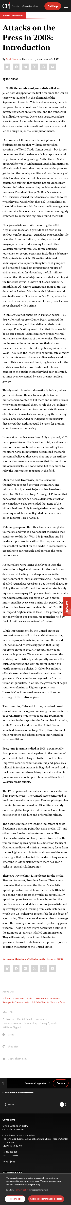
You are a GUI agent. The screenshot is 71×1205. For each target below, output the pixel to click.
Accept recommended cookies (46, 1199)
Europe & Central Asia (15, 1002)
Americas (18, 998)
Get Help (53, 6)
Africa (6, 998)
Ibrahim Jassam (11, 1023)
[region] (35, 1189)
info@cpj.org (8, 1161)
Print (10, 1034)
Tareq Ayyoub (48, 1023)
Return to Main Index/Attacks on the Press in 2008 (32, 959)
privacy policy (22, 1190)
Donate (60, 1083)
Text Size (12, 1046)
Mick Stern (12, 60)
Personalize (15, 1199)
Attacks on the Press (47, 998)
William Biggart (11, 1027)
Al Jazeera (8, 1019)
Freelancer (41, 1019)
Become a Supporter (35, 1083)
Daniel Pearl (24, 1019)
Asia (29, 998)
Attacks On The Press (13, 15)
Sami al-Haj (30, 1023)
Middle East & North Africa (48, 1002)
